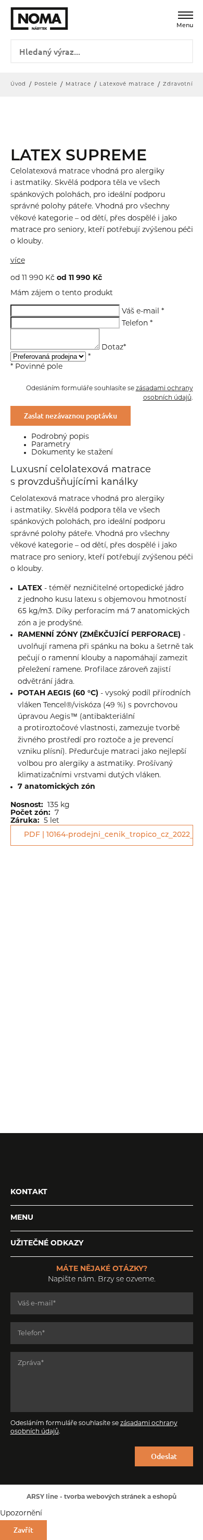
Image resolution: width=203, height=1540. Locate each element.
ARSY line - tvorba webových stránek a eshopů (101, 1497)
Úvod (18, 84)
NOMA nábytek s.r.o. (32, 18)
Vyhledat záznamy (181, 50)
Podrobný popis (60, 437)
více (17, 261)
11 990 (26, 278)
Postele (45, 84)
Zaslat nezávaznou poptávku (70, 416)
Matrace (78, 84)
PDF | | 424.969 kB (108, 835)
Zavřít (23, 1530)
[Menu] (185, 15)
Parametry (50, 445)
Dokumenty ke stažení (72, 453)
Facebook (18, 1159)
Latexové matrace (127, 84)
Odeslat (164, 1456)
